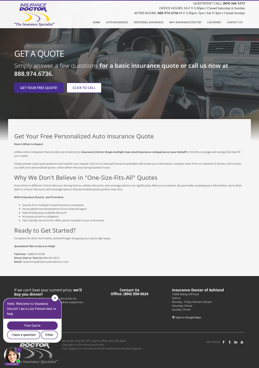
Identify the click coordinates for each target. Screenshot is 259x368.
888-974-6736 (168, 13)
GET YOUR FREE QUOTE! (38, 88)
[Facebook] (224, 342)
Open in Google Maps (188, 317)
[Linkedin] (236, 342)
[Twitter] (230, 342)
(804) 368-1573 (234, 3)
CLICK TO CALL (84, 88)
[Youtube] (242, 342)
